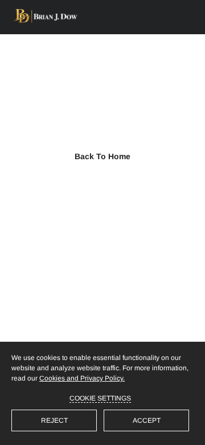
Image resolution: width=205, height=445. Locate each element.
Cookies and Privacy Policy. (82, 378)
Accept (147, 420)
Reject (54, 420)
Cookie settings (100, 398)
